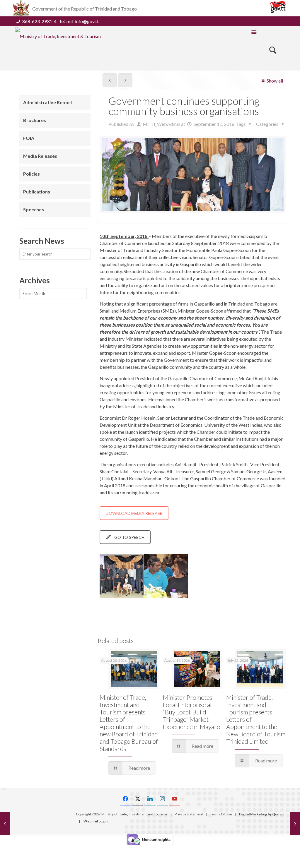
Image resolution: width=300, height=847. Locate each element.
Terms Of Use (221, 814)
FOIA (28, 138)
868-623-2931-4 (39, 21)
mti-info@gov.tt (83, 21)
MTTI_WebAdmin (161, 124)
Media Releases (40, 156)
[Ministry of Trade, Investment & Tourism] (58, 36)
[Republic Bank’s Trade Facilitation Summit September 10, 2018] (5, 823)
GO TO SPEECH (129, 537)
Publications (36, 191)
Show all (275, 80)
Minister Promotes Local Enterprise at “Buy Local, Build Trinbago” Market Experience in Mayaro (191, 712)
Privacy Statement (189, 814)
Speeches (33, 209)
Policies (31, 173)
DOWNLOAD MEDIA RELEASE (134, 513)
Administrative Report (47, 102)
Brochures (34, 120)
